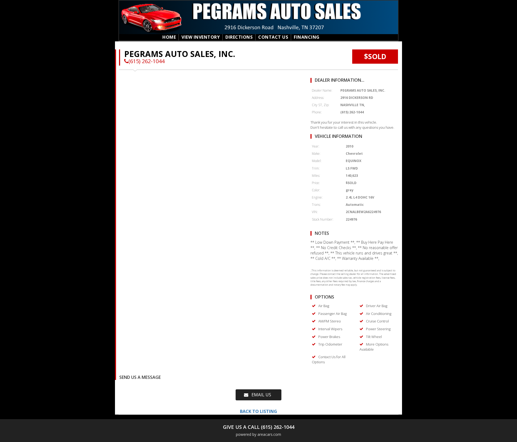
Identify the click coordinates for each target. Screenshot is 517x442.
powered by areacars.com (258, 434)
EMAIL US (259, 395)
